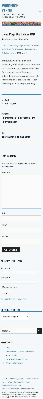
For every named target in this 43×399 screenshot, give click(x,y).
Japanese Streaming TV (16, 359)
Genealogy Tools (17, 378)
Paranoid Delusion (14, 363)
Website (5, 236)
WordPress (23, 397)
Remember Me (10, 287)
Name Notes (7, 382)
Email (4, 225)
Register (5, 299)
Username (5, 268)
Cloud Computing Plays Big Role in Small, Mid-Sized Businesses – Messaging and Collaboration (20, 49)
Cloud (7, 100)
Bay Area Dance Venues (11, 385)
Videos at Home (27, 388)
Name (4, 213)
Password (5, 278)
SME (14, 103)
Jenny (33, 397)
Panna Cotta (11, 355)
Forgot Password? (18, 299)
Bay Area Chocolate (22, 382)
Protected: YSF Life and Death (20, 352)
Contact (5, 378)
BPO (6, 103)
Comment (6, 172)
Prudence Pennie (10, 8)
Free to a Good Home (10, 388)
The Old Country (32, 378)
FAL (7, 348)
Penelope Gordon (10, 39)
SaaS (10, 103)
